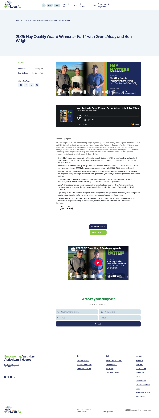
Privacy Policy (108, 412)
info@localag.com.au (11, 364)
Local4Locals (141, 368)
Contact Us (140, 372)
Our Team (139, 364)
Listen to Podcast (98, 226)
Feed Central (82, 412)
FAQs (75, 5)
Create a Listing (111, 364)
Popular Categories (84, 364)
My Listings (109, 368)
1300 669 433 (9, 366)
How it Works (141, 380)
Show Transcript (98, 232)
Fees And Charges (84, 368)
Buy (49, 5)
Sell (57, 5)
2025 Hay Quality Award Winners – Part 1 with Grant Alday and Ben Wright (45, 20)
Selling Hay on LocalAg (114, 360)
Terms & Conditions (143, 384)
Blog (94, 5)
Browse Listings (83, 360)
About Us (139, 360)
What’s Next (140, 396)
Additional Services (143, 392)
